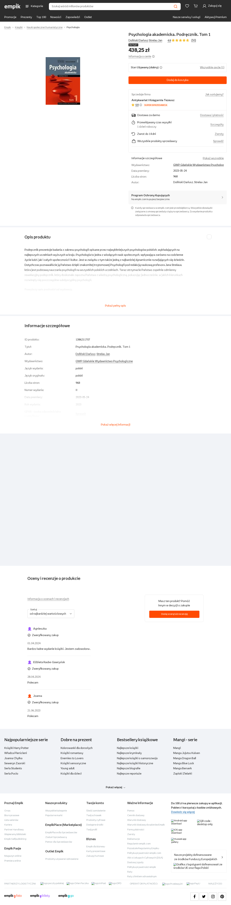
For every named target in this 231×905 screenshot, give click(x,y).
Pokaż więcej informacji (115, 424)
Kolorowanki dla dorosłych (77, 748)
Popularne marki (53, 815)
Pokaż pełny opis (115, 305)
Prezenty (26, 17)
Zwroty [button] (219, 134)
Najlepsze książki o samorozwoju (137, 758)
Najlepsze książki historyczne (135, 763)
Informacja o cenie (139, 56)
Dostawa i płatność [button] (212, 115)
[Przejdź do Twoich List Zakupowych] (187, 6)
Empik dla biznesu (95, 847)
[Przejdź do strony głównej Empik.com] (12, 6)
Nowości (55, 17)
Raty (129, 872)
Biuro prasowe (11, 815)
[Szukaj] (175, 6)
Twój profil (91, 830)
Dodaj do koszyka (177, 80)
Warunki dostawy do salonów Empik (146, 825)
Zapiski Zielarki (182, 773)
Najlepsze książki (127, 748)
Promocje (10, 17)
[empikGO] (66, 896)
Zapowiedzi (73, 17)
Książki (19, 27)
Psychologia (73, 27)
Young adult (68, 768)
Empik (7, 27)
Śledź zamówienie (95, 811)
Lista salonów (11, 820)
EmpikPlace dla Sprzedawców (61, 832)
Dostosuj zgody (135, 862)
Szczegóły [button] (217, 124)
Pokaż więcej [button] (114, 787)
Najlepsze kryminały (129, 753)
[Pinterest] (222, 897)
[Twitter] (204, 897)
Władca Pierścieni (15, 753)
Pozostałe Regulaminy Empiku (143, 848)
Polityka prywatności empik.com (144, 853)
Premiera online (12, 861)
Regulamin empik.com (139, 844)
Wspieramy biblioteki (15, 834)
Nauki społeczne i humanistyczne (44, 27)
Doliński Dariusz (138, 40)
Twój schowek (93, 815)
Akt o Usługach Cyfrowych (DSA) (145, 858)
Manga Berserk (182, 768)
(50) (193, 40)
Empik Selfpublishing (15, 839)
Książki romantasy (72, 753)
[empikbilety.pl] (40, 896)
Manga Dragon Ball (184, 758)
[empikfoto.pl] (13, 896)
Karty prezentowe (95, 851)
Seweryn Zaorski (14, 763)
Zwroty (131, 834)
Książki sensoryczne (73, 763)
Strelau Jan (155, 40)
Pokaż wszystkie (213, 158)
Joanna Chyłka (13, 758)
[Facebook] (194, 897)
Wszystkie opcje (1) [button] (212, 67)
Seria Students (13, 768)
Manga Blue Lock (183, 763)
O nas (7, 811)
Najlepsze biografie (128, 768)
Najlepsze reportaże (129, 773)
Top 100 (41, 17)
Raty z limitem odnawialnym (142, 876)
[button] (62, 81)
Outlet (88, 17)
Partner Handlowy (14, 830)
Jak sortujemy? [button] (214, 94)
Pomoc (131, 811)
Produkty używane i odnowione (61, 859)
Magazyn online (12, 856)
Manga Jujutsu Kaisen (186, 753)
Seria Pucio (11, 773)
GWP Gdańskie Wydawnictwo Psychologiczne (201, 165)
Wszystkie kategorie (56, 811)
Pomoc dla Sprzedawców (58, 842)
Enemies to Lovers (72, 758)
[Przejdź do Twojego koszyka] (196, 6)
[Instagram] (213, 897)
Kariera (8, 825)
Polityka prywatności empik (141, 867)
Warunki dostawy (136, 820)
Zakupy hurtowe (95, 856)
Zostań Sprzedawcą (56, 837)
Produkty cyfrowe (95, 820)
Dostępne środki (94, 825)
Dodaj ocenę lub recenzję (174, 614)
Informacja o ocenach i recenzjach (48, 599)
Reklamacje (133, 839)
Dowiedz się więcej (183, 812)
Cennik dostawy (135, 815)
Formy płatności (135, 830)
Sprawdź (218, 141)
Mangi (177, 748)
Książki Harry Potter (16, 748)
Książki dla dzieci (71, 773)
